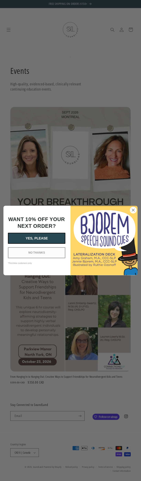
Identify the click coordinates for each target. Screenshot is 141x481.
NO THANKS (36, 252)
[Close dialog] (133, 210)
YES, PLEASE (37, 238)
